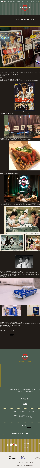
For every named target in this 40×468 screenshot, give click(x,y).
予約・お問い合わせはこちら (35, 1)
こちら (6, 75)
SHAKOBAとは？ (10, 1)
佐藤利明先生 (13, 171)
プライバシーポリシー (29, 462)
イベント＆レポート (23, 1)
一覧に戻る (24, 345)
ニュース (14, 1)
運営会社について (20, 462)
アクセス (27, 1)
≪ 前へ (2, 345)
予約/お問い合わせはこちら (20, 433)
